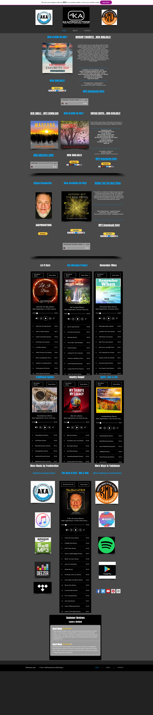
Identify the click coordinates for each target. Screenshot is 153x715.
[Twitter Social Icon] (103, 591)
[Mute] (84, 104)
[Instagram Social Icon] (118, 591)
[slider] (86, 103)
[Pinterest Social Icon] (113, 591)
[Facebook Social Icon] (98, 591)
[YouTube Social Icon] (108, 591)
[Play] (62, 103)
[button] (57, 89)
